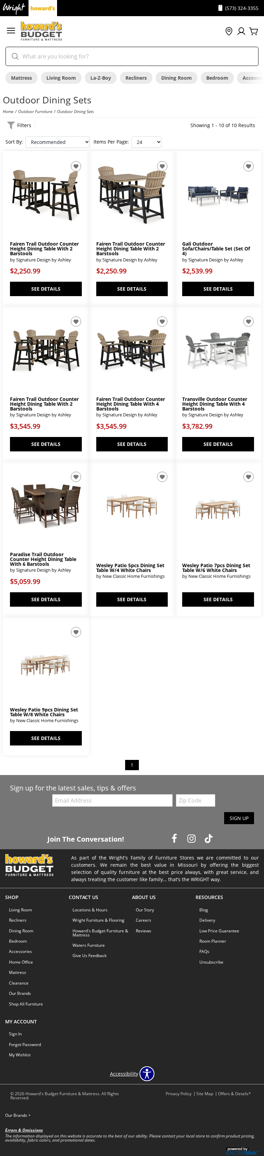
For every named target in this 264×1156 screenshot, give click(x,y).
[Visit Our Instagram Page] (192, 838)
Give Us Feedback (90, 955)
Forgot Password (25, 1044)
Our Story (145, 910)
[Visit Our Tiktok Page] (208, 838)
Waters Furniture (89, 945)
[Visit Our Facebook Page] (175, 838)
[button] (11, 31)
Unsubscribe (211, 962)
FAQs (204, 951)
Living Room (61, 78)
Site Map (204, 1094)
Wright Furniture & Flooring (98, 920)
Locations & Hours (90, 910)
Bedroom (217, 78)
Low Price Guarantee (219, 931)
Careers (143, 920)
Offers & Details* (234, 1094)
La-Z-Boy (100, 78)
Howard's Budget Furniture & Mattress (100, 933)
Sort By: (14, 141)
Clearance (19, 983)
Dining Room (176, 78)
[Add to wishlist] (76, 166)
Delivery (207, 920)
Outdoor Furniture (35, 111)
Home (8, 111)
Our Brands (20, 993)
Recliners (136, 78)
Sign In (15, 1034)
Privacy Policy (178, 1094)
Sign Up (239, 818)
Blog (203, 910)
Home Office (21, 962)
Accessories (20, 951)
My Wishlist (20, 1055)
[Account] (241, 31)
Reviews (143, 931)
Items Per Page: (111, 141)
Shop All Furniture (26, 1004)
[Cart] (253, 31)
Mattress (21, 78)
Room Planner (212, 941)
